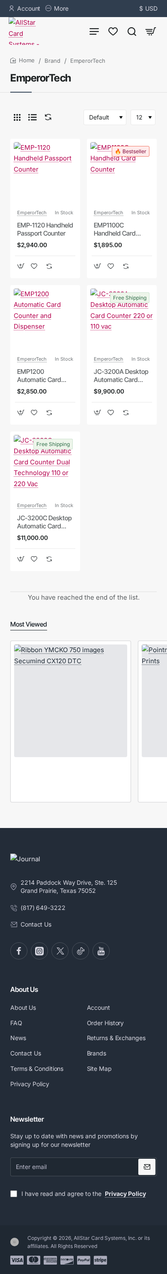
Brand (52, 60)
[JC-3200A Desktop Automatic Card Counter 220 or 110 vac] (121, 320)
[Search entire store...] (131, 31)
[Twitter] (60, 950)
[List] (32, 117)
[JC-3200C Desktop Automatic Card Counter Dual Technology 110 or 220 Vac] (45, 466)
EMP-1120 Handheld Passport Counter (45, 229)
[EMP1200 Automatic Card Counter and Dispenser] (45, 320)
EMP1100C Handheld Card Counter (115, 229)
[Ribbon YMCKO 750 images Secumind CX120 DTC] (70, 700)
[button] (20, 266)
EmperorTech (32, 212)
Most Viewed (28, 624)
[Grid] (17, 117)
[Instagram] (39, 950)
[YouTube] (101, 950)
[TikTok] (80, 950)
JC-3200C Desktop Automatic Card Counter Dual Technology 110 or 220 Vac (44, 522)
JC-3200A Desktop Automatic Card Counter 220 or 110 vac (121, 376)
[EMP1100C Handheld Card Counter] (121, 173)
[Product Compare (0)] (46, 117)
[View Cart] (150, 31)
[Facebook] (18, 950)
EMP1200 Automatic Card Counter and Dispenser (39, 376)
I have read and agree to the (83, 1193)
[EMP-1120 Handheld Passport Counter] (45, 173)
